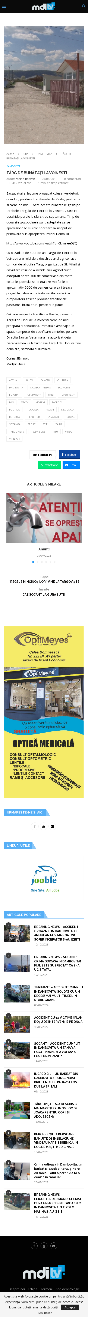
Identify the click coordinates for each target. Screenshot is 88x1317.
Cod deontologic (67, 1289)
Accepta (70, 1307)
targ (59, 424)
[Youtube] (44, 1245)
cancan (45, 380)
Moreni (40, 402)
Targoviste (16, 431)
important (68, 395)
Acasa (10, 154)
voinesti (14, 438)
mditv (24, 402)
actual (13, 380)
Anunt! (44, 549)
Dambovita (16, 387)
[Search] (84, 6)
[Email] (53, 1245)
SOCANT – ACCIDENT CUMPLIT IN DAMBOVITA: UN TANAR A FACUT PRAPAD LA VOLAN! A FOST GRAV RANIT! (57, 1050)
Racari (50, 409)
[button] (10, 528)
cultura (62, 380)
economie (64, 387)
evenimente (33, 395)
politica (14, 409)
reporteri (34, 416)
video (68, 431)
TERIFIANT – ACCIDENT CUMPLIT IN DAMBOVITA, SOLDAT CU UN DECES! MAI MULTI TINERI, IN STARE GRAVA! (59, 994)
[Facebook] (34, 1245)
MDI (11, 402)
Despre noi (17, 1289)
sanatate (53, 416)
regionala (67, 409)
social (71, 416)
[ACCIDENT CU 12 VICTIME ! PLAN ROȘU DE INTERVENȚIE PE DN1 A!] (17, 1024)
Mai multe (45, 1312)
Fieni (51, 395)
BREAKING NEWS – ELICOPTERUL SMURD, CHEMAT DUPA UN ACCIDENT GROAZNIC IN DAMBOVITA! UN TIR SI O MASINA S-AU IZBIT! (58, 1203)
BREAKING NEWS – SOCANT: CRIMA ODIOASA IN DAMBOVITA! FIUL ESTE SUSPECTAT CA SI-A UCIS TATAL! (57, 963)
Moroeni (57, 402)
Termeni (46, 1289)
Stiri (25, 154)
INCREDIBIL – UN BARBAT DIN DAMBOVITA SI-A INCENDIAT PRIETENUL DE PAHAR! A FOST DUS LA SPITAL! (56, 1080)
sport (31, 424)
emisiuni (14, 395)
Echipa (32, 1289)
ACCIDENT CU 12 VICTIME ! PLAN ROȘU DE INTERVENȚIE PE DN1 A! (58, 1020)
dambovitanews (40, 387)
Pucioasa (32, 409)
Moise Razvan (25, 179)
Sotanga (15, 424)
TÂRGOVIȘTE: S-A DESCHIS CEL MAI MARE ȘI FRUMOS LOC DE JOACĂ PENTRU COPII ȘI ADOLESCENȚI (57, 1110)
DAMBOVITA (44, 154)
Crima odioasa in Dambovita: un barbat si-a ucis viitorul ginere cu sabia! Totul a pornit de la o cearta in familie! (58, 1171)
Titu (55, 431)
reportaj (15, 416)
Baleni (29, 380)
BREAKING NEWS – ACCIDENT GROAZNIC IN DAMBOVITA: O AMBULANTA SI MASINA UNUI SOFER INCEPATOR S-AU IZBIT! (57, 933)
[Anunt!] (44, 518)
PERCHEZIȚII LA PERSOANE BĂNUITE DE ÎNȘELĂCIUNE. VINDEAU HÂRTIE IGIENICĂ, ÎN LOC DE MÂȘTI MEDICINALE (56, 1141)
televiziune (38, 431)
